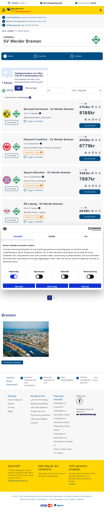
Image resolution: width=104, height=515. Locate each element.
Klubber (10, 31)
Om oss (11, 407)
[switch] (39, 277)
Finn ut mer (31, 88)
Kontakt (11, 403)
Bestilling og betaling (39, 403)
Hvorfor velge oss (15, 399)
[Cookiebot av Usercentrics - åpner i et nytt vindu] (90, 229)
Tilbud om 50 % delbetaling (17, 97)
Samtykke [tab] (18, 236)
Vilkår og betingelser (39, 419)
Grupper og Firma (38, 411)
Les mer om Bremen (13, 362)
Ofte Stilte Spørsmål (39, 407)
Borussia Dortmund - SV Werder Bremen (49, 109)
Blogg (10, 411)
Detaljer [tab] (52, 236)
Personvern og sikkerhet (40, 415)
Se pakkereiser (90, 125)
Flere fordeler (95, 379)
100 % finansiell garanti (52, 3)
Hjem (4, 31)
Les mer (72, 483)
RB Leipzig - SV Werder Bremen (43, 203)
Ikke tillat (19, 287)
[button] (3, 10)
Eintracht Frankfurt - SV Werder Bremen (48, 139)
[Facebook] (79, 401)
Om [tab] (86, 236)
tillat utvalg (52, 287)
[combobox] (48, 91)
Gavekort (34, 422)
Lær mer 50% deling (39, 399)
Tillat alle (85, 287)
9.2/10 (93, 3)
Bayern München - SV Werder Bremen (47, 172)
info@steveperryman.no (17, 480)
